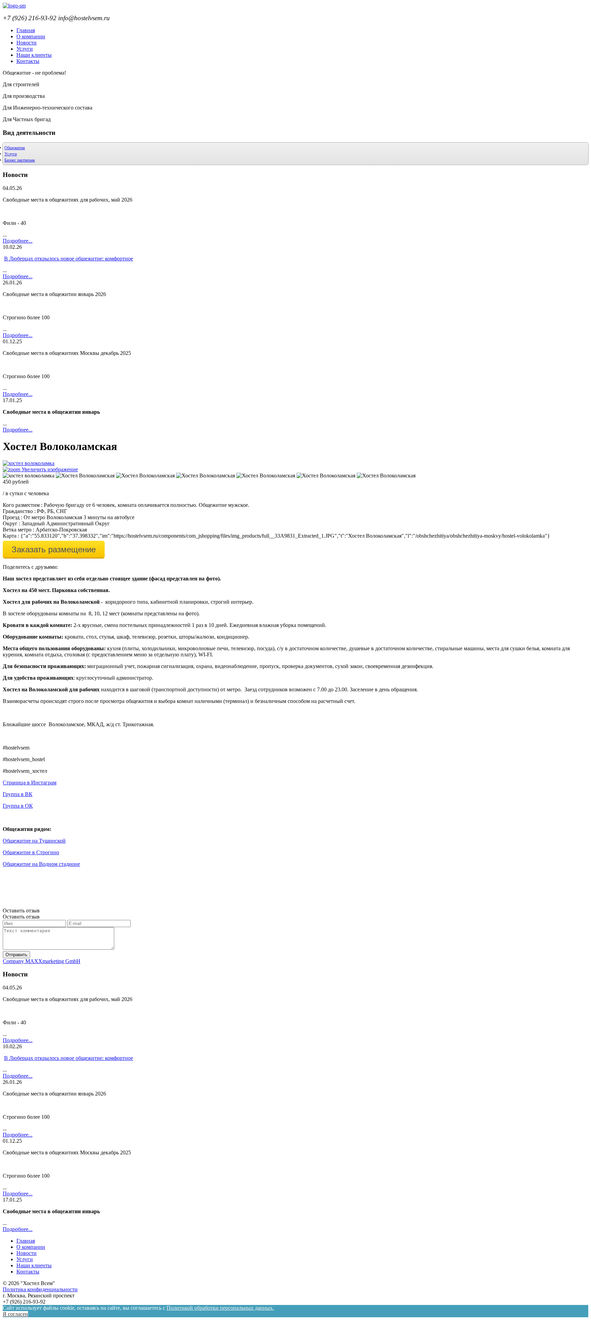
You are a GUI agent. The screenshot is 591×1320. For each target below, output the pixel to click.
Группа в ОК (18, 806)
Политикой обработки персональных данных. (220, 1308)
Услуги (10, 154)
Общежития (14, 147)
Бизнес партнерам (19, 160)
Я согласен (15, 1314)
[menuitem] (25, 30)
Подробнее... (17, 241)
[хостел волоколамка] (28, 476)
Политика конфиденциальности (40, 1289)
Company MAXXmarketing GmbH (41, 961)
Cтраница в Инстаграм (29, 782)
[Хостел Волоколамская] (85, 476)
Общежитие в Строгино (31, 852)
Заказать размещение (54, 549)
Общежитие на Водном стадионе (41, 864)
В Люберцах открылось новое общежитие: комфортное (68, 258)
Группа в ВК (17, 794)
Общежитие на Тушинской (34, 841)
